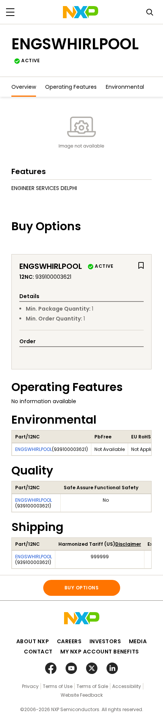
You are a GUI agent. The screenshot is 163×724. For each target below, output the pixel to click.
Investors (105, 641)
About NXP (32, 641)
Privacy (30, 686)
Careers (69, 641)
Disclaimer (128, 544)
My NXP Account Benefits (99, 651)
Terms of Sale (92, 686)
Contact (38, 651)
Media (138, 641)
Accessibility (126, 686)
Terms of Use (57, 686)
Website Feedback (82, 695)
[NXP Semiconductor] (80, 12)
